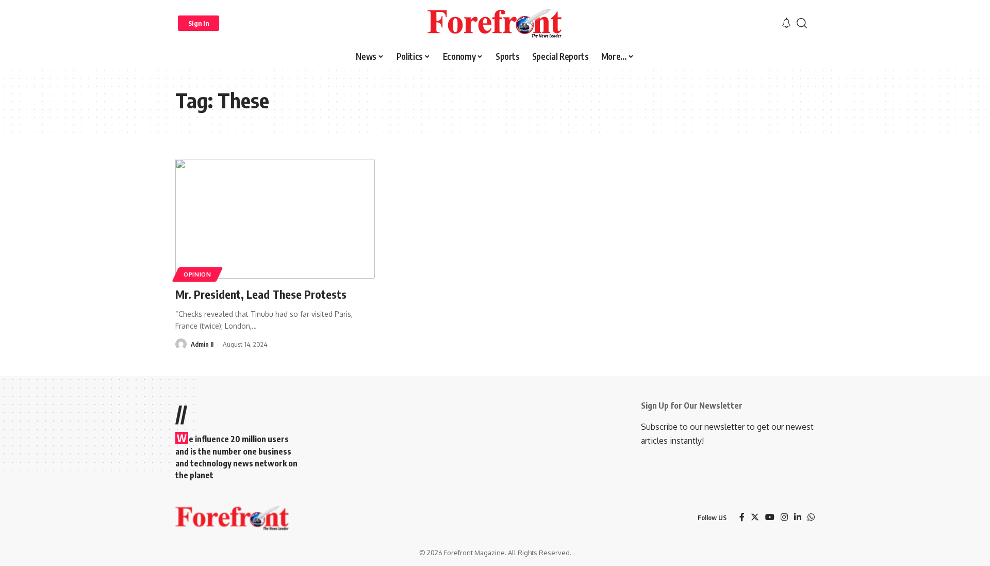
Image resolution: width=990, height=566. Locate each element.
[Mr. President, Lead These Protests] (275, 219)
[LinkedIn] (797, 517)
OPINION (197, 274)
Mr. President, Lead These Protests (260, 294)
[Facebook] (742, 517)
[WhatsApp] (811, 517)
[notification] (786, 23)
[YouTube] (769, 517)
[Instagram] (784, 517)
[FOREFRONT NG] (495, 23)
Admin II (202, 344)
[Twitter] (755, 517)
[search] (802, 23)
